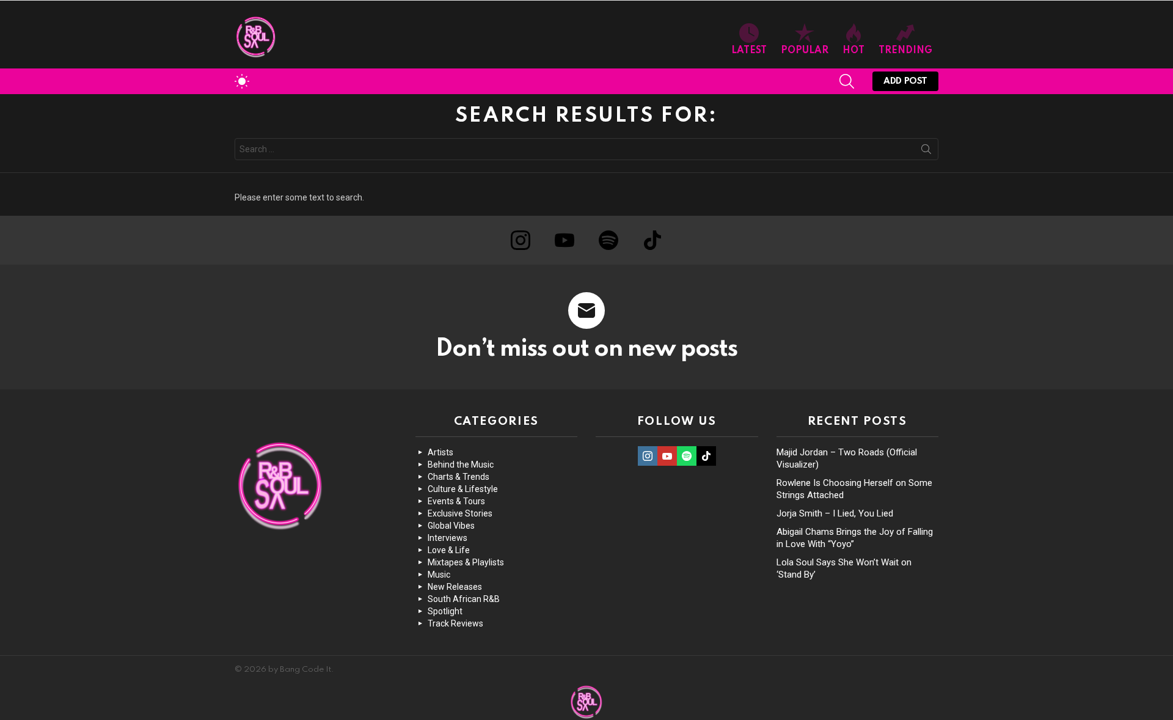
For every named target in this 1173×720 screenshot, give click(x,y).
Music (439, 574)
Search (926, 151)
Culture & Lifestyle (463, 489)
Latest (749, 51)
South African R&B (464, 599)
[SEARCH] (846, 81)
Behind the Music (461, 464)
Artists (440, 452)
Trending (905, 51)
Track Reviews (455, 623)
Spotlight (445, 611)
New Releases (455, 587)
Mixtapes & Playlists (466, 562)
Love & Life (449, 550)
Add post (905, 81)
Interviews (447, 538)
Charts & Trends (458, 477)
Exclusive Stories (460, 513)
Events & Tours (456, 501)
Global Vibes (451, 526)
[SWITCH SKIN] (242, 81)
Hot (853, 51)
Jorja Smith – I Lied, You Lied (835, 513)
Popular (804, 51)
